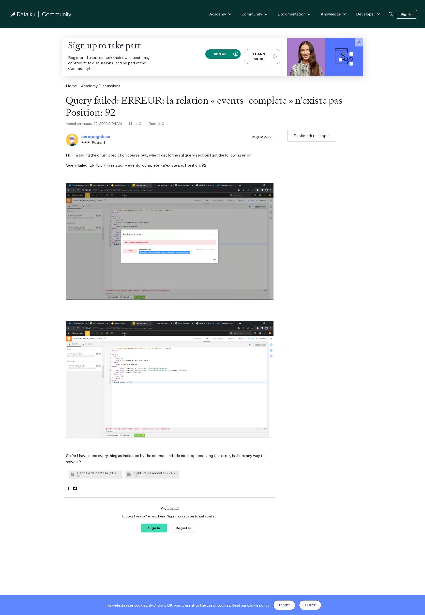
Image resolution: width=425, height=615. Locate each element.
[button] (359, 42)
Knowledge (331, 14)
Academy (217, 14)
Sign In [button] (154, 528)
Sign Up (220, 54)
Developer (365, 14)
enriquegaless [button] (95, 136)
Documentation (291, 14)
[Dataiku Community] (40, 14)
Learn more (259, 56)
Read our (250, 605)
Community (252, 14)
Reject (310, 605)
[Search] (390, 14)
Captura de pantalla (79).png (156, 472)
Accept (284, 605)
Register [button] (183, 528)
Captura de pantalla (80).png (99, 472)
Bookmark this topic (312, 135)
